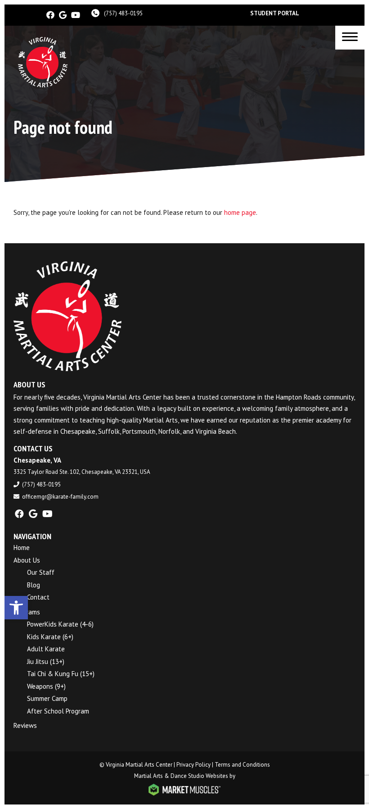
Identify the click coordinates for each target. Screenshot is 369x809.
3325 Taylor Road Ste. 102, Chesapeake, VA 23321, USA (82, 472)
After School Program (58, 711)
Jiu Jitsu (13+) (45, 661)
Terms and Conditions (242, 764)
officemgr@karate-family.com (60, 496)
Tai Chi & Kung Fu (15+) (60, 673)
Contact (38, 597)
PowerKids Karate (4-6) (60, 624)
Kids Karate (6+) (50, 636)
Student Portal (274, 13)
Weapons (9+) (46, 686)
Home (22, 547)
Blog (33, 585)
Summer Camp (47, 698)
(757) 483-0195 (123, 13)
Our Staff (40, 572)
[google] (63, 15)
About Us (27, 560)
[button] (16, 607)
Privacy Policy (193, 764)
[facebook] (50, 15)
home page (240, 212)
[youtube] (75, 15)
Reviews (25, 725)
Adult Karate (46, 649)
